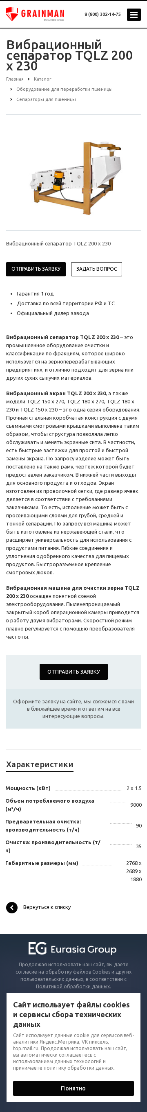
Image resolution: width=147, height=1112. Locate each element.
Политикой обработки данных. (73, 986)
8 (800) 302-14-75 (102, 14)
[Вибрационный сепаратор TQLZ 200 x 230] (73, 172)
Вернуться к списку (47, 907)
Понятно (73, 1088)
